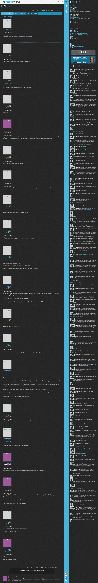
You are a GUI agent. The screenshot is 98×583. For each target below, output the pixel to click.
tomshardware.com (87, 209)
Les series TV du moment (75, 40)
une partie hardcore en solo (17, 393)
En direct (76, 2)
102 (38, 10)
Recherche (59, 2)
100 (33, 10)
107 (52, 10)
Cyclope (74, 21)
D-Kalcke (9, 54)
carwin (74, 37)
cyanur (74, 43)
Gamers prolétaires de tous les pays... (77, 46)
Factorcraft (32, 13)
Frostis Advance (76, 14)
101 (35, 10)
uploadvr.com (82, 299)
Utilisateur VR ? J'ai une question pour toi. (78, 33)
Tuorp (74, 30)
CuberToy (9, 286)
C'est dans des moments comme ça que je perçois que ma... (80, 47)
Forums (74, 28)
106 (49, 10)
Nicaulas (9, 487)
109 (57, 10)
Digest (89, 2)
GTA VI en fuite (73, 10)
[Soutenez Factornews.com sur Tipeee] (83, 63)
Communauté (66, 284)
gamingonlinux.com (83, 373)
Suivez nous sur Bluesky (66, 580)
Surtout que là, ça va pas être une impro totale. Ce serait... (80, 18)
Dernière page (61, 10)
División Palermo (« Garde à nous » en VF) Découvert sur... (80, 41)
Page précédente (30, 10)
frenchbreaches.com (82, 453)
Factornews (7, 13)
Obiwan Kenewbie (7, 370)
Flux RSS (66, 573)
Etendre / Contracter (66, 570)
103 (41, 10)
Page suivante (59, 10)
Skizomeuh (8, 463)
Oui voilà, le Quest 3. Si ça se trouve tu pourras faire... (79, 34)
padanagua (75, 7)
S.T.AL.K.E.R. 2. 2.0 (74, 23)
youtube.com (83, 146)
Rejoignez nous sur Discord (66, 575)
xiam (10, 105)
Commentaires (77, 6)
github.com (85, 365)
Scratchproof (8, 29)
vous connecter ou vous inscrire (34, 571)
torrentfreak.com (89, 125)
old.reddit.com (83, 254)
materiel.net (89, 455)
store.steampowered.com (78, 357)
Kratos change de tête (74, 17)
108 (54, 10)
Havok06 (9, 80)
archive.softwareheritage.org (86, 120)
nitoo (10, 129)
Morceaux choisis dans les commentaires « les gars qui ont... (80, 11)
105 (46, 10)
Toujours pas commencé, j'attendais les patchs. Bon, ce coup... (81, 25)
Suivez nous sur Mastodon (66, 578)
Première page (28, 10)
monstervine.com (76, 344)
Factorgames (20, 13)
